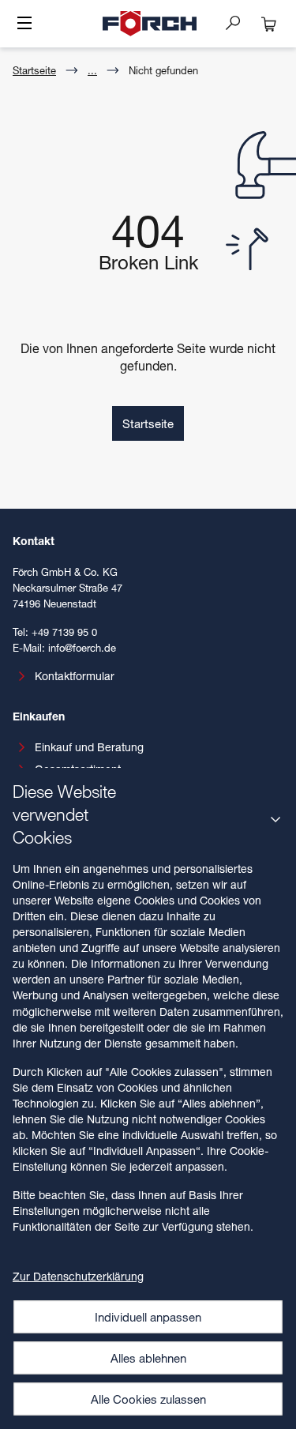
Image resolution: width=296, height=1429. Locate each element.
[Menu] (24, 24)
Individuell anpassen (148, 1317)
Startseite (34, 70)
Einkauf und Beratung (89, 747)
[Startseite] (150, 23)
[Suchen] (239, 22)
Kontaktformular (74, 676)
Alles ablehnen (148, 1358)
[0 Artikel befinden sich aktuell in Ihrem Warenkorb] (269, 23)
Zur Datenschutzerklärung (78, 1276)
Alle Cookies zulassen (148, 1399)
